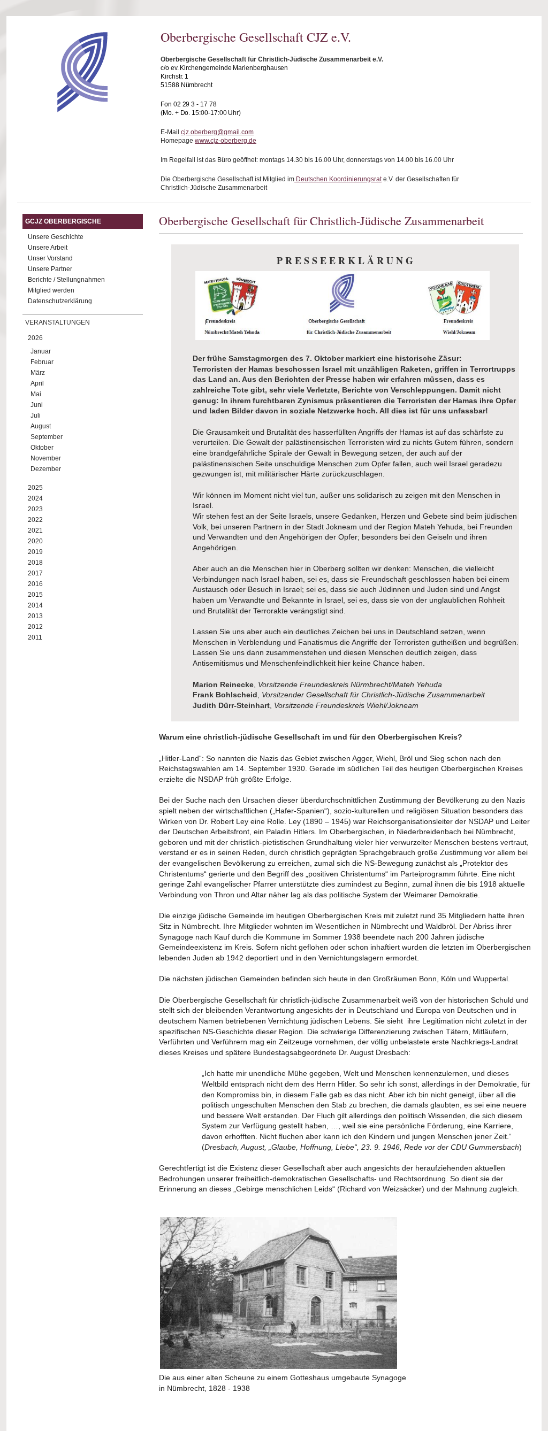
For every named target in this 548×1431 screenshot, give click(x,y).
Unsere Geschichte (55, 237)
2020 (35, 541)
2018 (35, 562)
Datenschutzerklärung (60, 301)
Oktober (42, 447)
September (47, 437)
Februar (42, 362)
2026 (35, 338)
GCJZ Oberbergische (63, 221)
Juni (37, 405)
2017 (35, 573)
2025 (35, 487)
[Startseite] (63, 109)
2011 (35, 637)
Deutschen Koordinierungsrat (338, 179)
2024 (35, 498)
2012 (35, 626)
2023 (35, 509)
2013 (35, 616)
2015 (35, 594)
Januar (41, 351)
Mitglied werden (51, 290)
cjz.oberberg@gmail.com (217, 132)
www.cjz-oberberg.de (225, 140)
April (37, 383)
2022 (35, 520)
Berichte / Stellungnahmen (66, 279)
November (46, 458)
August (41, 426)
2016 (35, 584)
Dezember (46, 469)
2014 (35, 605)
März (38, 372)
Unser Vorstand (50, 258)
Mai (36, 394)
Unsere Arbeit (47, 247)
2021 (35, 530)
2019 (35, 552)
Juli (36, 415)
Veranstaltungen (57, 322)
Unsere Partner (50, 269)
